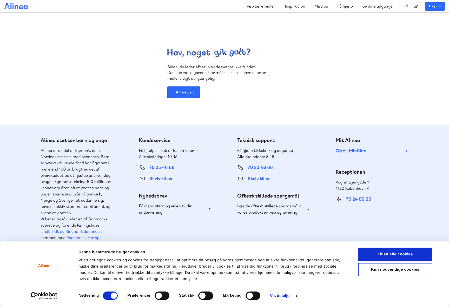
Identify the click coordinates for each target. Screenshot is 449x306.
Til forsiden (184, 92)
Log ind (435, 6)
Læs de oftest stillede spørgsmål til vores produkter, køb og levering (270, 209)
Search (406, 6)
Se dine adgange (377, 6)
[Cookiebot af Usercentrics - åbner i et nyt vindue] (44, 296)
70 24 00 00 (359, 199)
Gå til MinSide (351, 151)
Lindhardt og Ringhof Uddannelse (71, 231)
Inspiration (295, 6)
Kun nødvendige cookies (395, 269)
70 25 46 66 (162, 168)
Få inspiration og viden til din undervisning (166, 209)
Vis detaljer (280, 296)
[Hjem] (16, 6)
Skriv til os (160, 179)
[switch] (162, 295)
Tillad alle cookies (395, 254)
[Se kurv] (416, 6)
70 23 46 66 (260, 168)
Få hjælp (345, 6)
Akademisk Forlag (83, 237)
